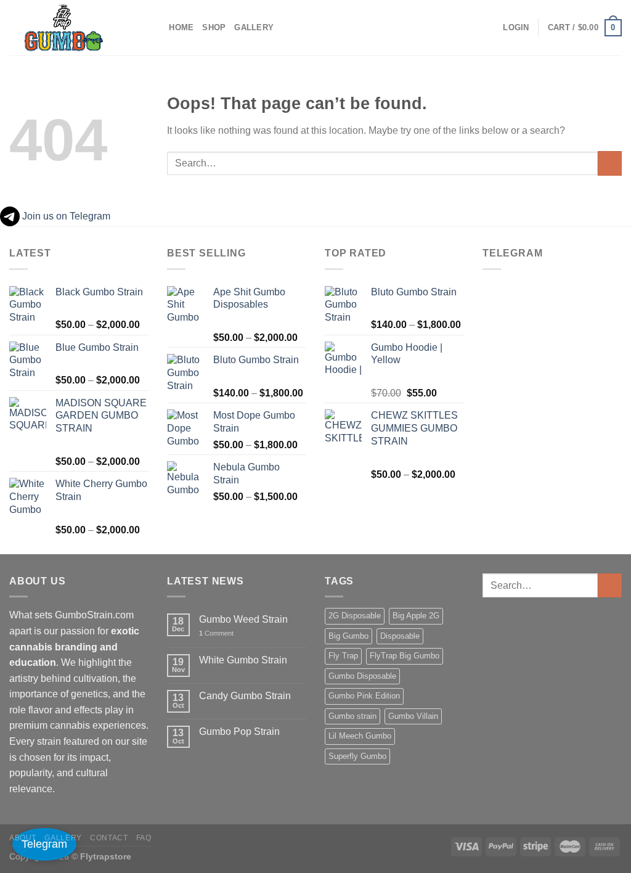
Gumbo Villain (413, 716)
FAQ (144, 838)
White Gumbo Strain (243, 660)
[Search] (155, 27)
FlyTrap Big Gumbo (404, 655)
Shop (214, 27)
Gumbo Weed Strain (243, 619)
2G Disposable (354, 615)
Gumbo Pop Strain (239, 731)
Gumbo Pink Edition (364, 695)
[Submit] (610, 163)
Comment (216, 633)
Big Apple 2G (416, 615)
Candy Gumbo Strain (245, 696)
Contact (109, 838)
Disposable (400, 636)
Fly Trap (343, 655)
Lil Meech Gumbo (359, 735)
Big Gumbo (348, 636)
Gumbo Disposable (362, 676)
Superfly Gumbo (357, 756)
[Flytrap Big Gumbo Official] (70, 27)
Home (181, 27)
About (22, 838)
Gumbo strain (352, 716)
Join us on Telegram (65, 216)
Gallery (254, 27)
